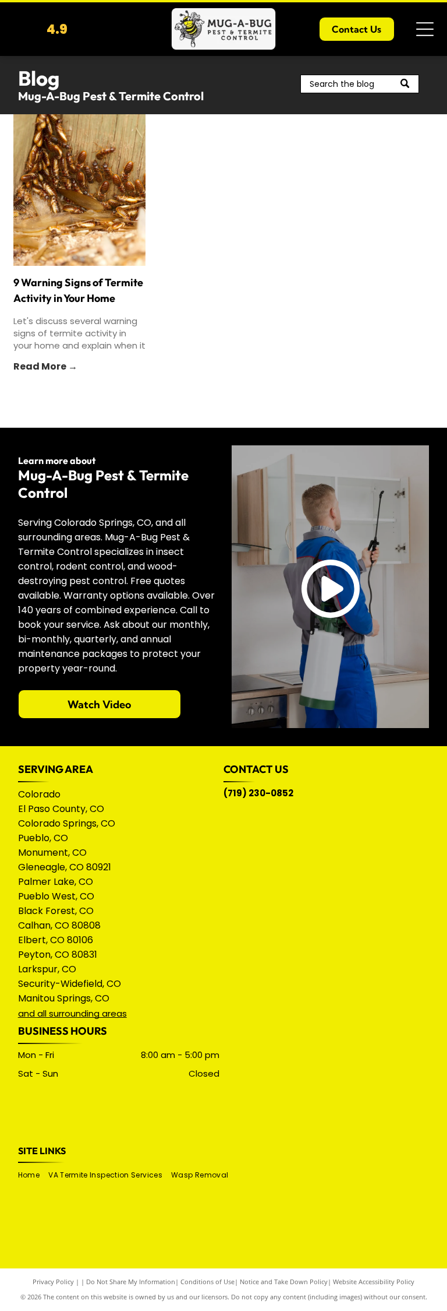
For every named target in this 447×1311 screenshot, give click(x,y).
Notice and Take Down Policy (284, 1281)
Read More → (45, 366)
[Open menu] (425, 29)
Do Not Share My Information (130, 1281)
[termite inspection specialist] (79, 190)
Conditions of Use (207, 1281)
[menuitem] (33, 1175)
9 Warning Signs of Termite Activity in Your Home (78, 290)
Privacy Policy (53, 1281)
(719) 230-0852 (258, 793)
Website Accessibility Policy (373, 1281)
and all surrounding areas (72, 1013)
